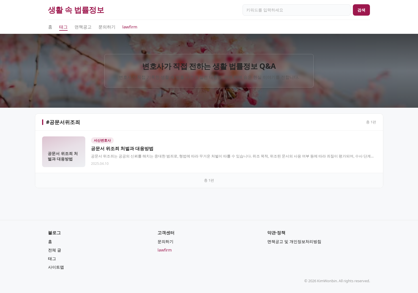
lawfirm (129, 27)
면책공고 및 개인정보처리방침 (294, 241)
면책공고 (83, 27)
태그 (63, 27)
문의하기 (106, 27)
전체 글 (54, 250)
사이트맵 (56, 267)
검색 (361, 10)
